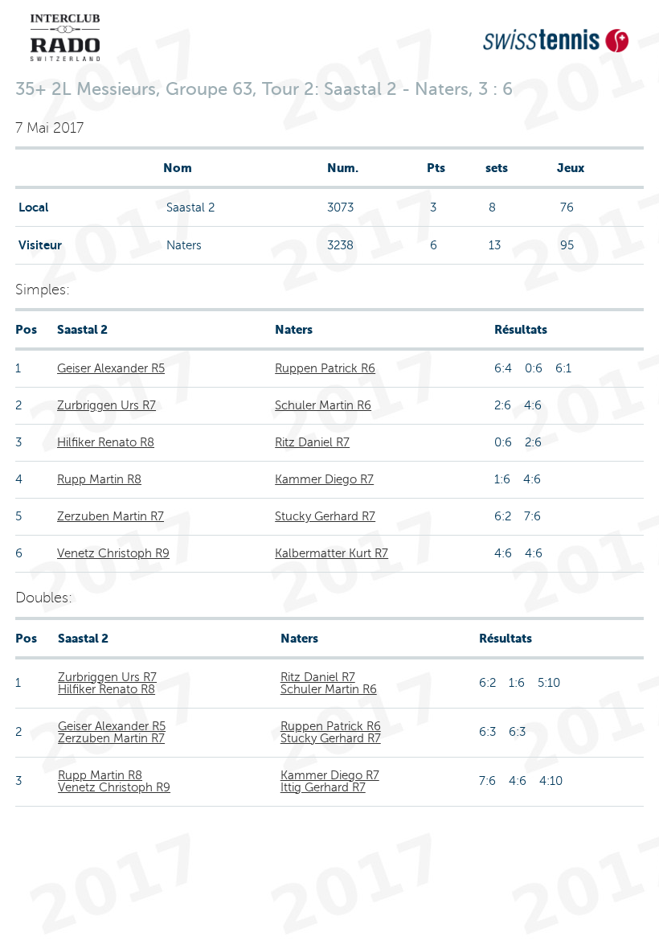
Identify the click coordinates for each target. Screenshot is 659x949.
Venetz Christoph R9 (113, 553)
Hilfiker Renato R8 (105, 442)
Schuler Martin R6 (323, 405)
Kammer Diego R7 (324, 479)
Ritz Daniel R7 (312, 442)
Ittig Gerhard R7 (323, 787)
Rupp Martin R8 (99, 479)
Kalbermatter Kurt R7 (331, 553)
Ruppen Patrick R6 (325, 368)
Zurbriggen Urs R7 (106, 405)
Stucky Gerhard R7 (325, 516)
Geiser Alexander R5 (111, 368)
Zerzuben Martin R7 (110, 516)
